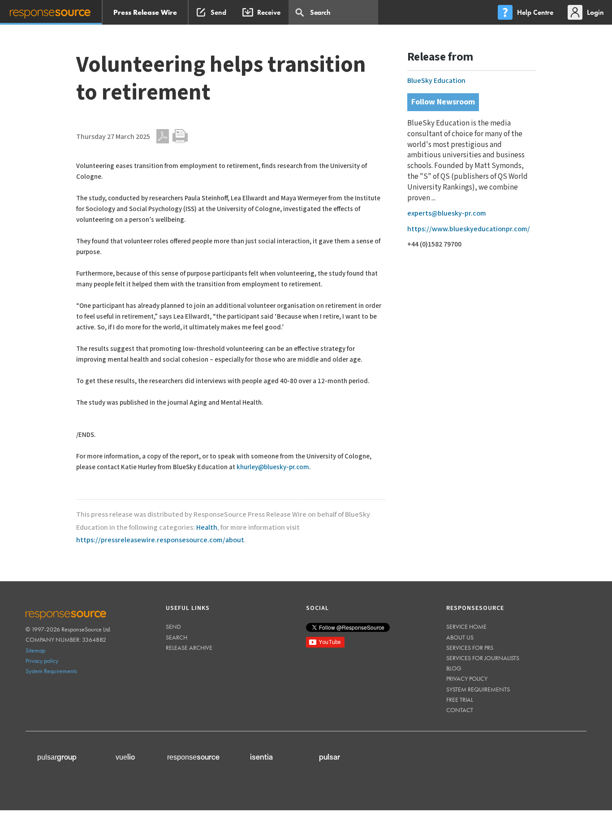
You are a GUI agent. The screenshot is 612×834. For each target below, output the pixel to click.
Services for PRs (469, 648)
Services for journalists (482, 658)
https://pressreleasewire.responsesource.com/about (160, 540)
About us (460, 637)
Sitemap (35, 650)
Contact (459, 710)
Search (176, 637)
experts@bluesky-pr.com (446, 213)
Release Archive (189, 648)
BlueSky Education (436, 81)
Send (173, 626)
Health (206, 527)
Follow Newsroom (443, 102)
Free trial (459, 700)
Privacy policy (42, 661)
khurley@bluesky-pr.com (273, 467)
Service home (466, 626)
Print (180, 136)
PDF (162, 136)
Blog (453, 668)
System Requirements (51, 671)
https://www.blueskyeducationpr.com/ (468, 229)
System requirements (478, 689)
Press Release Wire (145, 12)
